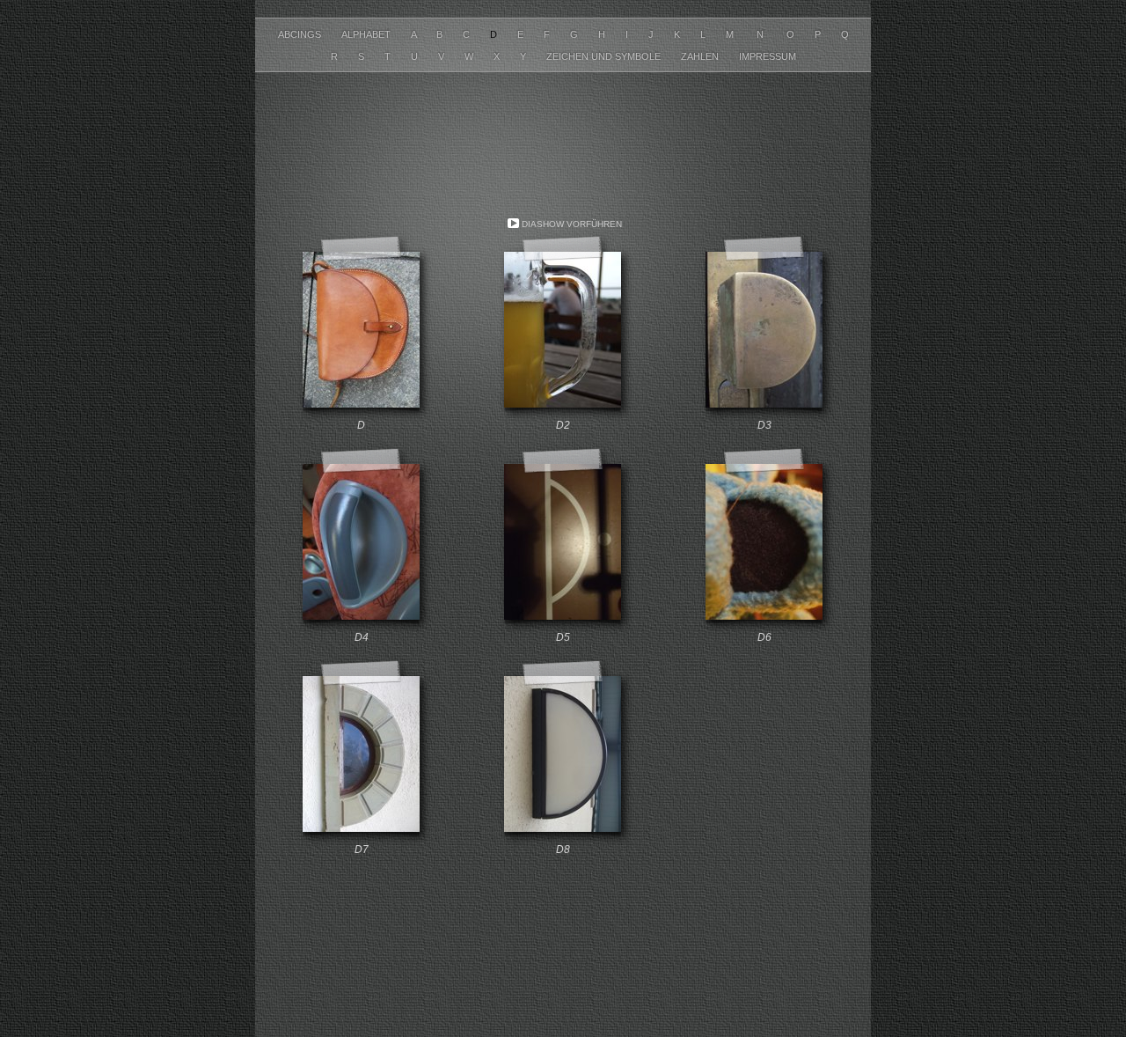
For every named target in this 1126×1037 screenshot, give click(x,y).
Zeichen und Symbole (604, 56)
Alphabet (367, 34)
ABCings (301, 34)
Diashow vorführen (572, 224)
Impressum (767, 56)
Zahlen (701, 56)
